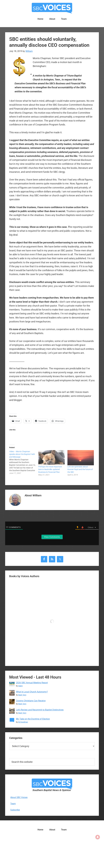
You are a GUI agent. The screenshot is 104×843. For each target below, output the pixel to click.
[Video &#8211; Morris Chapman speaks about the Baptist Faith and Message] (23, 462)
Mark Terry (22, 695)
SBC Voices (52, 8)
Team (13, 803)
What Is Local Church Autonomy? (32, 691)
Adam (20, 686)
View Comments (52, 537)
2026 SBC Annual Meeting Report (32, 682)
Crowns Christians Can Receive (31, 700)
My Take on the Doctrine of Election (33, 719)
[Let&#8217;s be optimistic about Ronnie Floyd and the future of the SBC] (80, 457)
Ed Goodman (23, 722)
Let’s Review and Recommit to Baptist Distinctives (40, 710)
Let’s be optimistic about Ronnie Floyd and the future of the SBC (80, 469)
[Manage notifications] (97, 837)
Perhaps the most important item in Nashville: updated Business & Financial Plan (50, 469)
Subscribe (15, 810)
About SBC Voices (18, 797)
